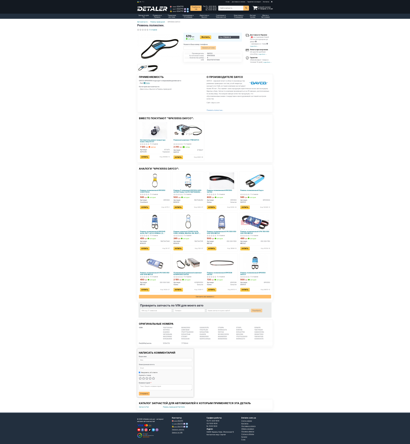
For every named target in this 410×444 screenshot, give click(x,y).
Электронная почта (146, 364)
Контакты (266, 2)
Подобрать (256, 310)
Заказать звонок (178, 429)
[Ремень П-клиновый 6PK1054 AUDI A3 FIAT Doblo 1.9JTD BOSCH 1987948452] (188, 181)
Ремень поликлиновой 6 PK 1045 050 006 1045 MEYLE (154, 273)
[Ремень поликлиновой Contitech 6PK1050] (154, 181)
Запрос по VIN (177, 432)
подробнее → (254, 46)
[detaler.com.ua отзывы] (145, 435)
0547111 (178, 6)
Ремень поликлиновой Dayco (252, 190)
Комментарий (145, 383)
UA (140, 2)
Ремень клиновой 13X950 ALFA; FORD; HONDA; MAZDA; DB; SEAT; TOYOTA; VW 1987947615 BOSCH (186, 232)
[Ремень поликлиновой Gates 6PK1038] (221, 263)
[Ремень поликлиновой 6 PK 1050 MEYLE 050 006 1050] (221, 222)
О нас (228, 2)
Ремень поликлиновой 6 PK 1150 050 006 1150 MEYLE (254, 232)
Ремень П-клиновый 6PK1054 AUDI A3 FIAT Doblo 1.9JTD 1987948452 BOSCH (187, 191)
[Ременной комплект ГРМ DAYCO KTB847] (188, 129)
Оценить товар (145, 375)
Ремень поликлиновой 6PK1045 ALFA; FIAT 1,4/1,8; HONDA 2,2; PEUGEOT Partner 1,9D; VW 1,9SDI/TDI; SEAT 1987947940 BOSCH (154, 232)
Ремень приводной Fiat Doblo (174, 407)
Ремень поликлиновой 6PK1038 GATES (219, 273)
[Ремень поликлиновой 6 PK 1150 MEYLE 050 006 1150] (255, 221)
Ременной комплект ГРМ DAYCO (186, 140)
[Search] (246, 8)
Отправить (144, 393)
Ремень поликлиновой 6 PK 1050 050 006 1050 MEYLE (221, 232)
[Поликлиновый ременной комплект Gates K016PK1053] (188, 263)
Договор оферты (247, 431)
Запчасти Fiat (144, 407)
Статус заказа (246, 421)
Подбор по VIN (196, 8)
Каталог (244, 437)
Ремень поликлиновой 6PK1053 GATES (219, 191)
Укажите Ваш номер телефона (195, 44)
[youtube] (138, 429)
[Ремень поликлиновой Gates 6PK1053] (221, 181)
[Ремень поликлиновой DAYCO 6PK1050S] (255, 181)
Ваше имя (143, 356)
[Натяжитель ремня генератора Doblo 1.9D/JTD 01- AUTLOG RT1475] (154, 130)
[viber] (142, 429)
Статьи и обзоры (247, 434)
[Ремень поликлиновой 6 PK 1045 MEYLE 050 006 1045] (154, 263)
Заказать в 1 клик (208, 48)
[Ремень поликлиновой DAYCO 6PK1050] (255, 263)
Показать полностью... (215, 110)
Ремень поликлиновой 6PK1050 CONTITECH (152, 191)
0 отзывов (153, 30)
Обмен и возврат (247, 429)
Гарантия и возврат (254, 2)
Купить (206, 37)
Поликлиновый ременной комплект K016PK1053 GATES (188, 273)
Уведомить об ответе (149, 372)
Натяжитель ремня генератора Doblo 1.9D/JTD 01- (152, 140)
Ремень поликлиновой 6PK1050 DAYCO (253, 273)
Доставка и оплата (238, 2)
